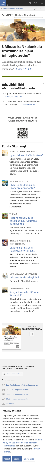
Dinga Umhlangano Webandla (15, 389)
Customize (29, 458)
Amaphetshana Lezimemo (13, 9)
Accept (7, 458)
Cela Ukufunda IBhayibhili (24, 277)
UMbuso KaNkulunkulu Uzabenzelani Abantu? (23, 186)
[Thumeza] (36, 8)
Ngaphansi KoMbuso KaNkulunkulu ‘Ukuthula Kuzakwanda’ (23, 220)
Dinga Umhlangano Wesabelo (15, 394)
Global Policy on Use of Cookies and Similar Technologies (22, 442)
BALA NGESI (7, 15)
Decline (17, 458)
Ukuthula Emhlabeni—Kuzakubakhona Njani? (22, 249)
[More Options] (41, 8)
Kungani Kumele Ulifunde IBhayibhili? (24, 294)
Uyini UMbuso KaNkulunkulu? (26, 155)
